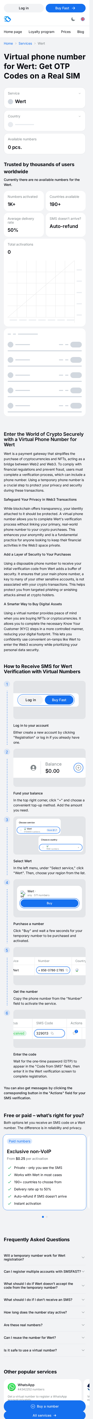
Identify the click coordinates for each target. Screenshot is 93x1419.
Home (8, 43)
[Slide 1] (43, 1217)
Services (25, 43)
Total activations (20, 244)
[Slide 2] (47, 1217)
